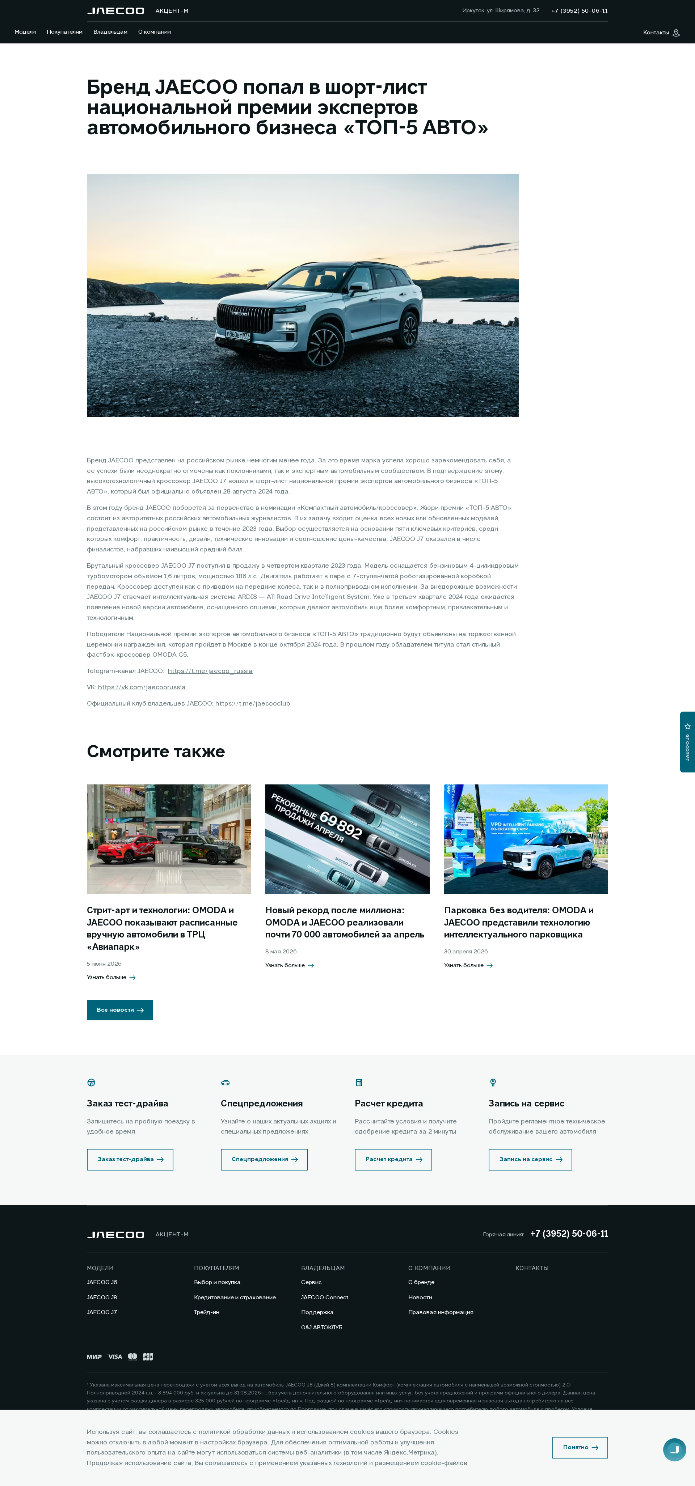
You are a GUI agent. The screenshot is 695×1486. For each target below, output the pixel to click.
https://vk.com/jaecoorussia (142, 687)
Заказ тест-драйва (126, 1160)
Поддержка (317, 1313)
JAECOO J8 (102, 1298)
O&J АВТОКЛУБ (321, 1328)
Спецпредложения (260, 1160)
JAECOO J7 (102, 1313)
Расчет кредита (389, 1160)
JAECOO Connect (325, 1298)
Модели (25, 32)
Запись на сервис (526, 1160)
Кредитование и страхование (235, 1298)
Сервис (311, 1283)
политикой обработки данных (244, 1432)
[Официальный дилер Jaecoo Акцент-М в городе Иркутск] (115, 11)
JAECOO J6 (102, 1283)
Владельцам (110, 32)
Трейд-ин (206, 1313)
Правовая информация (440, 1313)
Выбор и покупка (217, 1283)
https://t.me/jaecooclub (252, 703)
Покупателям (65, 32)
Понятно (576, 1448)
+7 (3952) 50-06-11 (569, 1234)
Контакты (531, 1268)
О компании (154, 32)
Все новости (115, 1010)
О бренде (421, 1283)
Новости (420, 1298)
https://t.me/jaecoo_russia (210, 671)
